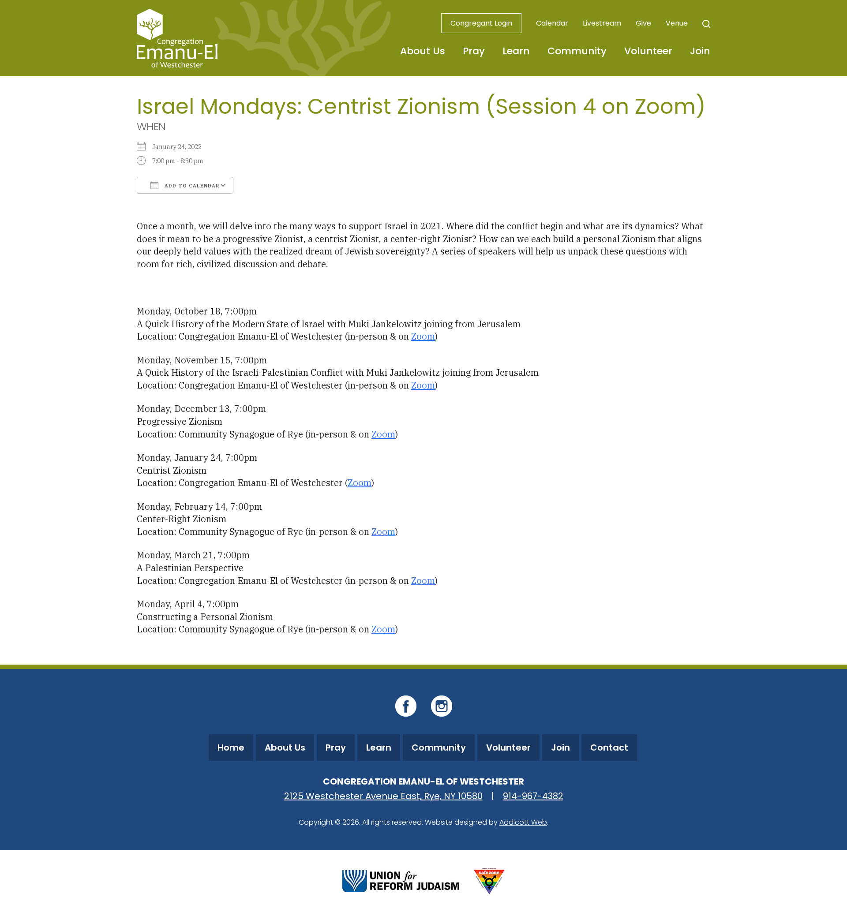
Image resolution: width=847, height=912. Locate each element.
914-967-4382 (533, 796)
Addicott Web (523, 822)
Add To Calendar (191, 186)
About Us (422, 51)
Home (230, 747)
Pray (474, 51)
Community (577, 51)
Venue (677, 23)
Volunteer (648, 51)
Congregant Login (481, 23)
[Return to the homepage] (177, 38)
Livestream (602, 23)
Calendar (552, 23)
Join (700, 51)
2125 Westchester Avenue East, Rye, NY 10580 (383, 796)
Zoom (423, 336)
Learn (516, 51)
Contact (609, 747)
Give (643, 23)
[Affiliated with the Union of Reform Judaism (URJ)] (400, 880)
